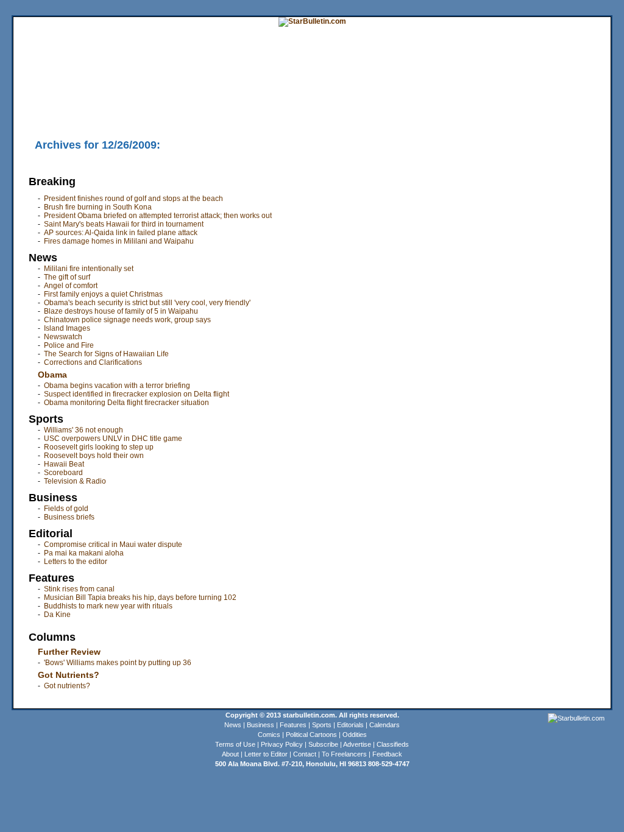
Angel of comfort (71, 285)
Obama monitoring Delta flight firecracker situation (126, 402)
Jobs (547, 94)
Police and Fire (69, 345)
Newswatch (63, 337)
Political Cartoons (311, 734)
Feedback (387, 754)
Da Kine (57, 614)
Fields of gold (66, 508)
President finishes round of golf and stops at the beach (133, 198)
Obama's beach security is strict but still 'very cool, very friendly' (147, 302)
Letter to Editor (266, 754)
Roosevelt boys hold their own (94, 455)
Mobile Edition (75, 112)
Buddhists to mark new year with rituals (108, 606)
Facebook (215, 112)
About (230, 754)
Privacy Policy (282, 744)
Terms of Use (235, 744)
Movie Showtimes (127, 112)
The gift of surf (67, 277)
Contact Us (354, 112)
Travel (237, 94)
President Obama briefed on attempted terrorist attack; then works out (158, 215)
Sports (322, 724)
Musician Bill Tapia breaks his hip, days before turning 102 (140, 597)
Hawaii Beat (64, 464)
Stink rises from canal (79, 589)
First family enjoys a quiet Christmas (103, 294)
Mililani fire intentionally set (88, 268)
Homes (526, 94)
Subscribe (323, 744)
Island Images (67, 328)
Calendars (384, 724)
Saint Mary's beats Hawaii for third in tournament (124, 224)
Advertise (357, 744)
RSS (164, 112)
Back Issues (32, 112)
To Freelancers (344, 754)
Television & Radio (75, 481)
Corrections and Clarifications (93, 362)
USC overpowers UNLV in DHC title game (113, 438)
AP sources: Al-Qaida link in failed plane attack (120, 232)
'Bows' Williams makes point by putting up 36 (117, 662)
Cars (566, 94)
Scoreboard (63, 472)
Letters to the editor (75, 561)
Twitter (185, 112)
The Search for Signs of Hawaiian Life (106, 354)
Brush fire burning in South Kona (98, 207)
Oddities (354, 734)
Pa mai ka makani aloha (84, 553)
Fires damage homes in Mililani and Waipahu (119, 241)
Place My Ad (278, 112)
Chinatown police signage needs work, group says (127, 320)
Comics (269, 734)
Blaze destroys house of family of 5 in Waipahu (121, 311)
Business (260, 724)
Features (293, 724)
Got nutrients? (67, 686)
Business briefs (69, 517)
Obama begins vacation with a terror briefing (117, 385)
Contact (304, 754)
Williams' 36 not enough (83, 430)
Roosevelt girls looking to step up (99, 447)
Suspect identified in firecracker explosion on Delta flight (136, 394)
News (232, 724)
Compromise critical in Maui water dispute (113, 544)
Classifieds (593, 94)
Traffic (245, 112)
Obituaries (317, 112)
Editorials (350, 724)
